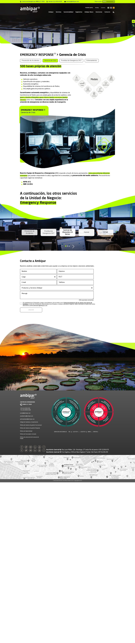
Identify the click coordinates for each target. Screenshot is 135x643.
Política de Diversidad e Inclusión (28, 434)
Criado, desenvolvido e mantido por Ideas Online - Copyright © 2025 (67, 480)
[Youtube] (40, 447)
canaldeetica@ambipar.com (26, 416)
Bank (89, 431)
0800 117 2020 (27, 404)
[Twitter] (26, 447)
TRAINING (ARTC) (89, 7)
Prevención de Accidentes (30, 60)
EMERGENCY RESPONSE (37, 55)
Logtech (75, 431)
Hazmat (86, 232)
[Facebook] (22, 447)
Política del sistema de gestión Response (30, 428)
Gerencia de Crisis (50, 60)
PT (108, 8)
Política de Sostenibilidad (26, 431)
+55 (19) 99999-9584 (25, 410)
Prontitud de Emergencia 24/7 (71, 60)
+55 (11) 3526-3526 (25, 408)
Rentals (95, 431)
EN (111, 8)
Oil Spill (105, 232)
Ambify (97, 7)
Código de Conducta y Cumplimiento (29, 422)
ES (114, 8)
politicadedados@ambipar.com (27, 419)
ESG (69, 431)
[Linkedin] (35, 447)
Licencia (103, 7)
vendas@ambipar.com (25, 413)
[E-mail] (31, 447)
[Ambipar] (30, 9)
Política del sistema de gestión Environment (31, 425)
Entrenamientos (91, 60)
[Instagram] (44, 447)
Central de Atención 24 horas (67, 232)
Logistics (83, 431)
